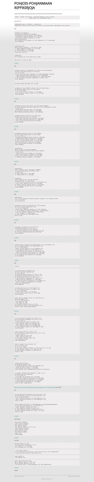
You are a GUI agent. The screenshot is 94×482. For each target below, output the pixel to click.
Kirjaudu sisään (71, 476)
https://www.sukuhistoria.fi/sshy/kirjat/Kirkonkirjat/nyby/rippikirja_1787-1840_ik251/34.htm (35, 387)
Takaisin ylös (17, 476)
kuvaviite (16, 63)
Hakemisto (21, 476)
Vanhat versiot (76, 476)
